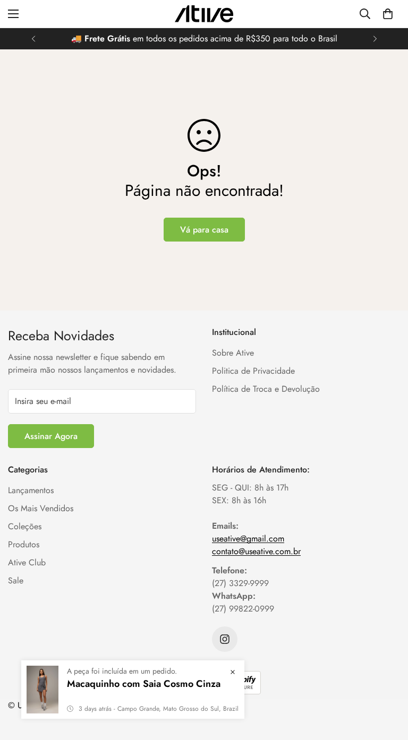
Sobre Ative (233, 353)
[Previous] (33, 38)
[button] (388, 14)
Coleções (24, 526)
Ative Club (27, 562)
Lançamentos (31, 490)
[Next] (375, 38)
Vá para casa (204, 229)
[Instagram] (224, 639)
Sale (15, 580)
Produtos (23, 544)
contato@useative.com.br (256, 551)
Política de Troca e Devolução (266, 389)
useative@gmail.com (248, 538)
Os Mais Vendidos (40, 508)
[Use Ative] (204, 14)
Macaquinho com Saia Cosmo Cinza (143, 684)
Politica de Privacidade (253, 371)
